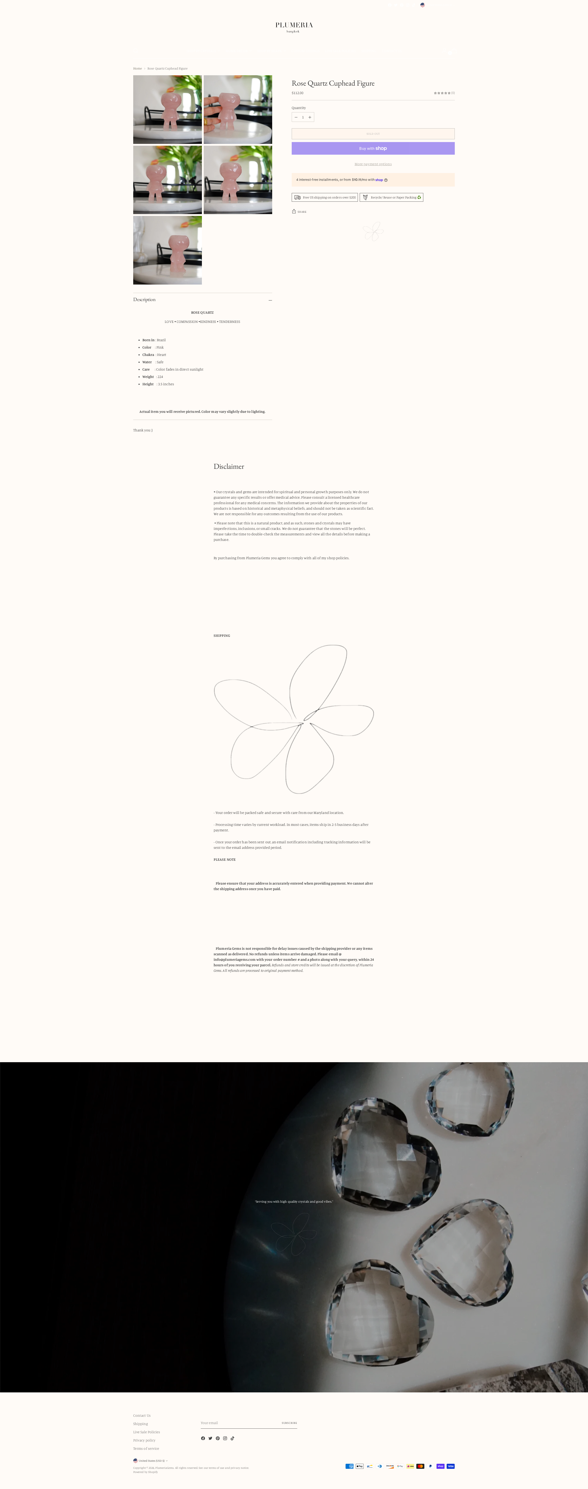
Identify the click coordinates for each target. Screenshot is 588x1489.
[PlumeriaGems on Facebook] (390, 5)
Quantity (299, 108)
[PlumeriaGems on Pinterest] (402, 5)
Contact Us (142, 1415)
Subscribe (289, 1423)
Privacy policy (144, 1440)
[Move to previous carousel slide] (440, 1037)
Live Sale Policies (146, 1432)
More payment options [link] (373, 164)
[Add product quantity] (296, 117)
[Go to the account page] (442, 50)
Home (137, 68)
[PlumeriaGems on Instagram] (408, 5)
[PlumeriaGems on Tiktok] (414, 5)
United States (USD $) (439, 5)
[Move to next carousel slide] (451, 1037)
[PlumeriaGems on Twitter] (396, 5)
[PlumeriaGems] (294, 25)
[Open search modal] (135, 50)
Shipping (140, 1423)
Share (302, 211)
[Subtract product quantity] (310, 117)
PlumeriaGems (164, 1467)
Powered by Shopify (145, 1472)
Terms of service (146, 1448)
